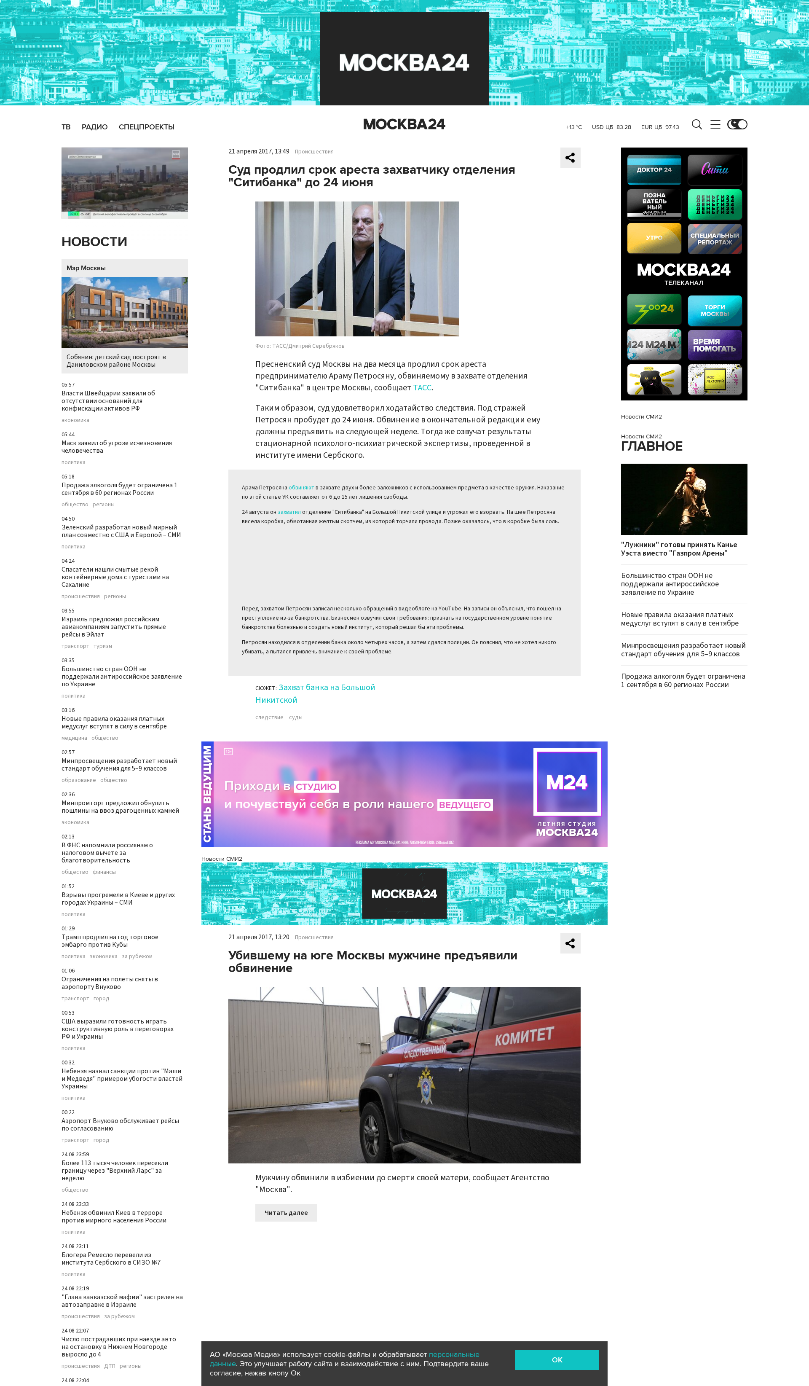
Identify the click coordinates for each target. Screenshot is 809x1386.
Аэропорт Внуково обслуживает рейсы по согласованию (120, 1124)
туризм (103, 646)
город (102, 999)
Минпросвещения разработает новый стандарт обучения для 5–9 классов (119, 764)
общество (75, 505)
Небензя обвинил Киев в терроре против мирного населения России (114, 1216)
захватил (289, 512)
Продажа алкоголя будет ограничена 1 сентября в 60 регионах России (119, 489)
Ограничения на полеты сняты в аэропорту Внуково (110, 983)
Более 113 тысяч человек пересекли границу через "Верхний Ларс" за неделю (115, 1170)
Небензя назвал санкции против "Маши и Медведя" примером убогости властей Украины (122, 1078)
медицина (74, 738)
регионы (104, 505)
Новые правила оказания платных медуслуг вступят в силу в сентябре (114, 722)
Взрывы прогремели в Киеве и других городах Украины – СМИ (118, 898)
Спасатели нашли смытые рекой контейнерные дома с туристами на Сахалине (115, 577)
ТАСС (422, 388)
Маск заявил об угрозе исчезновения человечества (117, 446)
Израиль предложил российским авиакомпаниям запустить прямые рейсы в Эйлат (114, 627)
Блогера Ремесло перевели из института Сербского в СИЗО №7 (111, 1258)
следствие (269, 717)
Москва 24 (404, 124)
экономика (75, 420)
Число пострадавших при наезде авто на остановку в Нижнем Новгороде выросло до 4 (119, 1347)
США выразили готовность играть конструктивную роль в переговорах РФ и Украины (118, 1029)
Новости (94, 242)
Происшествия (314, 152)
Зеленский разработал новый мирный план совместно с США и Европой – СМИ (121, 531)
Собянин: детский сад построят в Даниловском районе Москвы (116, 360)
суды (296, 717)
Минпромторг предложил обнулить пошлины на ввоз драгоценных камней (120, 806)
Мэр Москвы (86, 268)
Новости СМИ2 (221, 858)
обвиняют (301, 487)
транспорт (75, 646)
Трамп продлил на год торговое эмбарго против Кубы (110, 940)
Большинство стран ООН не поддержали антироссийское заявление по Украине (122, 676)
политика (74, 462)
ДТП (109, 1366)
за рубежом (137, 956)
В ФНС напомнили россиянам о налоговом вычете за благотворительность (107, 853)
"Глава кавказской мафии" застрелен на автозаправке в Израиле (122, 1300)
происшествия (81, 596)
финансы (104, 872)
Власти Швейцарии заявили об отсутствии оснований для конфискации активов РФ (108, 401)
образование (79, 780)
